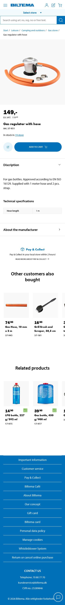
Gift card (32, 513)
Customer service (32, 469)
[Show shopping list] (53, 5)
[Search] (61, 20)
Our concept (32, 504)
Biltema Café (32, 486)
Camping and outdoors (33, 30)
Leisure (14, 30)
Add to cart (36, 146)
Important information (32, 460)
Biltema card (32, 522)
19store (19, 135)
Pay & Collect (32, 477)
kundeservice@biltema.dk (32, 582)
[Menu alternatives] (5, 5)
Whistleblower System (32, 548)
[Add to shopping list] (8, 147)
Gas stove (53, 30)
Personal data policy (32, 531)
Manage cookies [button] (32, 540)
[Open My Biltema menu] (46, 5)
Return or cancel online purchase (32, 557)
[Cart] (60, 5)
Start (5, 30)
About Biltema (33, 495)
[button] (32, 12)
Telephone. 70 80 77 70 (32, 577)
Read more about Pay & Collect (31, 259)
